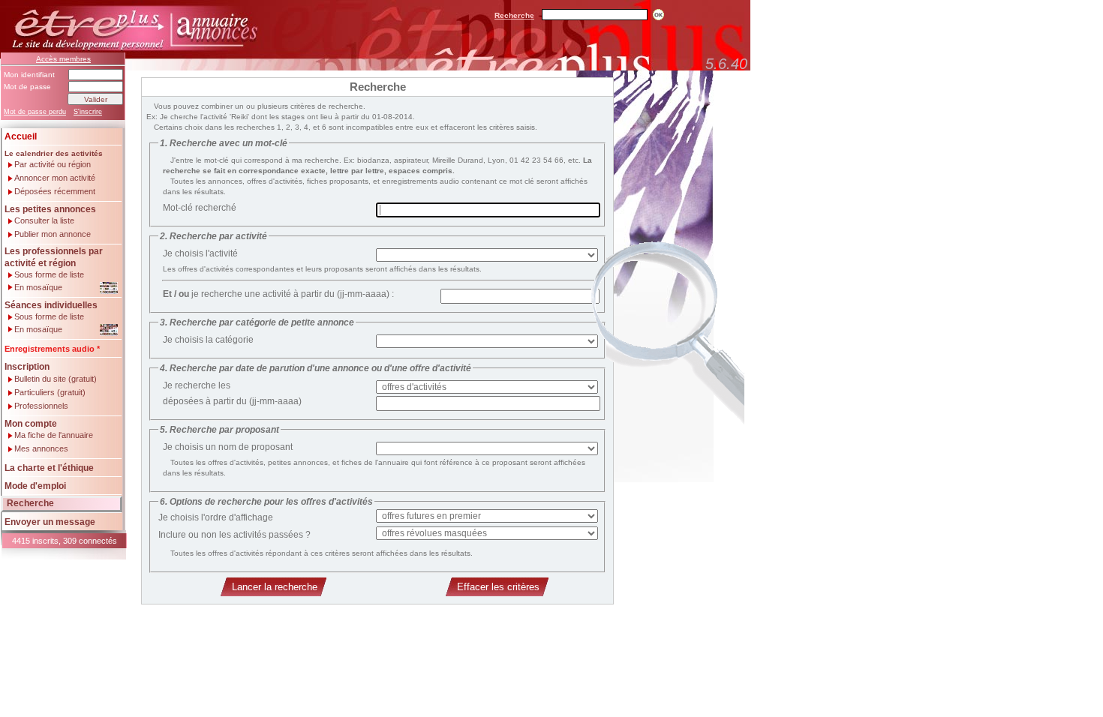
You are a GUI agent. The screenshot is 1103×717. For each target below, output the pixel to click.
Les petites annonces (50, 209)
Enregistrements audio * (52, 348)
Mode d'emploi (35, 486)
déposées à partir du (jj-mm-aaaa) (232, 401)
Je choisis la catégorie (208, 339)
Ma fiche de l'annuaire (53, 435)
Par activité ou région (52, 164)
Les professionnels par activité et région (54, 257)
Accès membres (63, 59)
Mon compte (31, 423)
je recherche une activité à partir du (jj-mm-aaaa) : (278, 294)
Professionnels (41, 406)
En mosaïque (38, 287)
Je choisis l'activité (200, 253)
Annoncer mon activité (54, 178)
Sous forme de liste (49, 275)
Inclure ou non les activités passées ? (234, 535)
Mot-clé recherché (199, 207)
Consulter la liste (44, 221)
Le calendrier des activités (54, 153)
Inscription (27, 367)
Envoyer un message (50, 522)
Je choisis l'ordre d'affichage (215, 517)
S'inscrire (88, 112)
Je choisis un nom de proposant (228, 447)
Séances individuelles (51, 305)
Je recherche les (196, 385)
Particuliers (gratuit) (50, 392)
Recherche (514, 15)
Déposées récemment (54, 192)
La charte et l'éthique (49, 468)
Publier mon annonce (52, 234)
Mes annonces (41, 449)
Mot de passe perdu (35, 112)
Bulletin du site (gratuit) (55, 379)
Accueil (21, 136)
